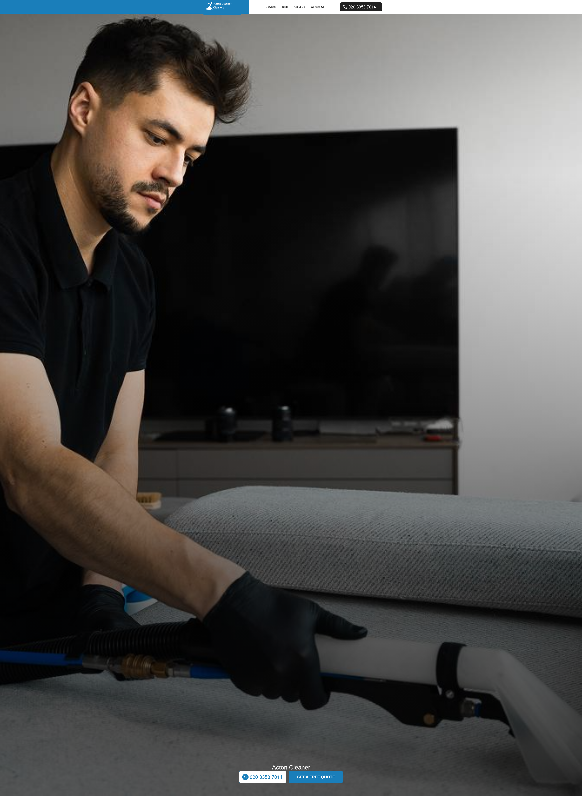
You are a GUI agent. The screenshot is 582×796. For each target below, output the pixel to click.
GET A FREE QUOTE (316, 777)
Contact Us (317, 6)
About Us (299, 6)
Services (271, 6)
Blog (285, 6)
